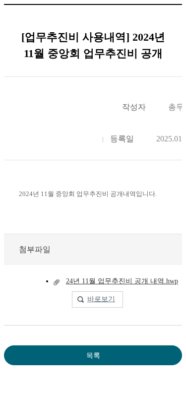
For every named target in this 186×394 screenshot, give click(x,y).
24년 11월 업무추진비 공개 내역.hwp (122, 281)
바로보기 (101, 299)
